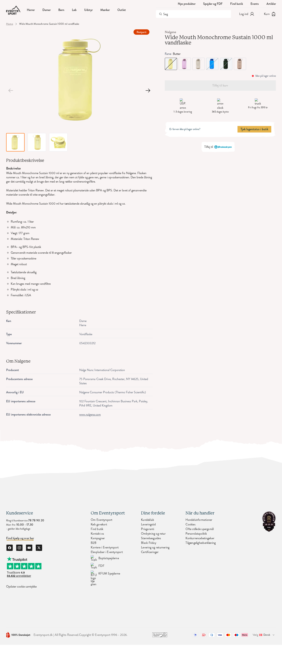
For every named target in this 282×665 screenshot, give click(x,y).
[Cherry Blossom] (185, 64)
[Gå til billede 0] (11, 90)
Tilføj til (208, 147)
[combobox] (193, 14)
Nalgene (170, 32)
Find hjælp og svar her (20, 538)
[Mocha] (240, 64)
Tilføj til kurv (220, 85)
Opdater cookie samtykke (21, 586)
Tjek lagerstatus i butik (254, 129)
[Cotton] (198, 64)
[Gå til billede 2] (148, 90)
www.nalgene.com (90, 414)
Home (9, 24)
